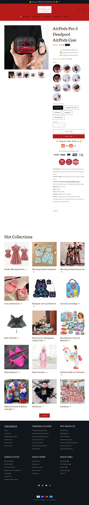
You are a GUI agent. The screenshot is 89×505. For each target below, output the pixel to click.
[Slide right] (46, 75)
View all (44, 415)
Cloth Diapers (36, 449)
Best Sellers (35, 464)
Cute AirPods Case (12, 303)
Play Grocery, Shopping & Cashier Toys (43, 339)
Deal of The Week (37, 467)
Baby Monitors (64, 433)
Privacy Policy (8, 442)
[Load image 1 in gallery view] (12, 75)
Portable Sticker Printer (11, 479)
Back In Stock (36, 470)
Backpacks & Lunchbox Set (12, 470)
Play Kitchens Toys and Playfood (70, 339)
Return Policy (8, 439)
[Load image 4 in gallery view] (26, 75)
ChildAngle (42, 499)
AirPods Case (64, 430)
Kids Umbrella (10, 338)
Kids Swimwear (10, 372)
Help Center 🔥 (64, 461)
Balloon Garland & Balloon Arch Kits (15, 407)
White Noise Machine (66, 449)
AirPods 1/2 (57, 107)
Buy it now (68, 136)
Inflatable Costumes (66, 439)
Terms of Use (8, 445)
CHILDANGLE (10, 426)
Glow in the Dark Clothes (39, 445)
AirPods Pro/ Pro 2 (71, 107)
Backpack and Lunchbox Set (44, 303)
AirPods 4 (67, 112)
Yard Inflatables (65, 436)
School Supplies (9, 461)
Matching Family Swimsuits (44, 269)
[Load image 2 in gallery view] (19, 75)
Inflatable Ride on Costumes (72, 372)
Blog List (62, 473)
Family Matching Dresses (39, 430)
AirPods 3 (57, 112)
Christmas (64, 406)
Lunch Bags (7, 473)
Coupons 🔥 (63, 467)
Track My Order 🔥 (65, 464)
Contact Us (7, 433)
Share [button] (56, 211)
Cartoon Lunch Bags (69, 303)
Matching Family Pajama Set (72, 269)
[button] (6, 9)
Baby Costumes (38, 372)
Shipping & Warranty (10, 436)
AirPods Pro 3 (58, 117)
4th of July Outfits (37, 442)
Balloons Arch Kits (65, 445)
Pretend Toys (8, 476)
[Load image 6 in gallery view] (41, 75)
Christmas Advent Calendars (68, 442)
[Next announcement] (84, 1)
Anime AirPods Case (72, 181)
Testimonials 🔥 (65, 470)
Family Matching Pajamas (40, 436)
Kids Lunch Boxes (9, 467)
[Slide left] (6, 75)
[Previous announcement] (5, 1)
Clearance (35, 473)
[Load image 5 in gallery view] (34, 75)
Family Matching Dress (14, 269)
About (6, 430)
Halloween (36, 406)
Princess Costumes (38, 439)
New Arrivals (36, 461)
